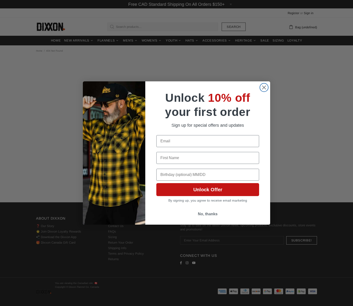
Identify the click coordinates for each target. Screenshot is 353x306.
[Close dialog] (264, 87)
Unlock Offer (207, 189)
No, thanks (208, 214)
